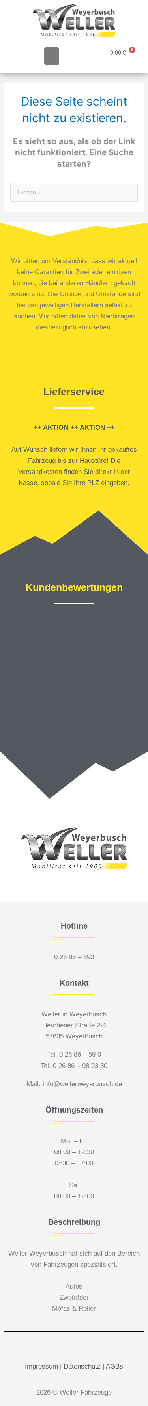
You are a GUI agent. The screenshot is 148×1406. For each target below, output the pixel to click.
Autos (74, 1286)
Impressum (41, 1366)
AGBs (114, 1366)
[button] (51, 56)
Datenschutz (82, 1366)
